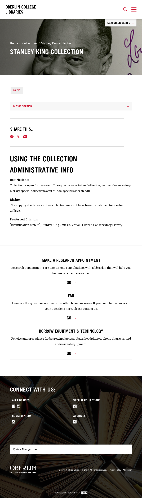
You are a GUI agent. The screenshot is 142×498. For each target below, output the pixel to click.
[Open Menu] (133, 9)
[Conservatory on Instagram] (14, 422)
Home (14, 43)
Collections (29, 43)
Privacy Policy (115, 469)
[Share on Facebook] (12, 136)
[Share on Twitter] (18, 136)
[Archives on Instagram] (75, 422)
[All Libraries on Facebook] (14, 406)
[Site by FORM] (71, 493)
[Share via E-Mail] (25, 136)
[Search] (125, 9)
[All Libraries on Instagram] (19, 406)
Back (16, 90)
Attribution (127, 469)
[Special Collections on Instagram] (75, 406)
